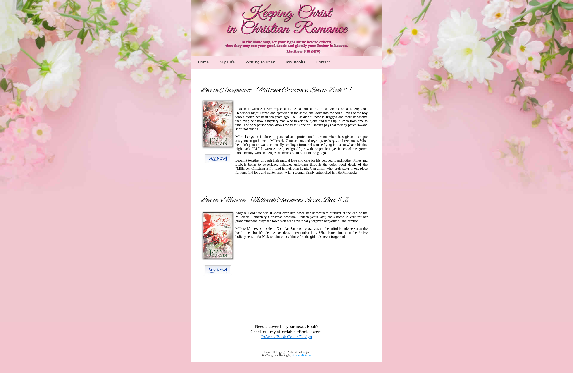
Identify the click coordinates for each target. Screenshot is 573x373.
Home (203, 61)
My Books (295, 61)
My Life (227, 61)
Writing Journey (260, 61)
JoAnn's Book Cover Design (286, 336)
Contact (323, 61)
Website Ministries (301, 355)
